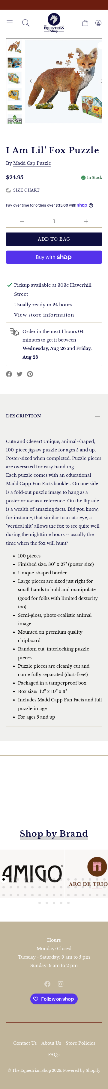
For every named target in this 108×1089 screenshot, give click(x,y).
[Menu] (9, 23)
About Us (51, 1043)
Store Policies (80, 1043)
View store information (44, 315)
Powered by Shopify (81, 1070)
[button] (26, 23)
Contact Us (25, 1043)
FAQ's (54, 1054)
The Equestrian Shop (32, 1070)
